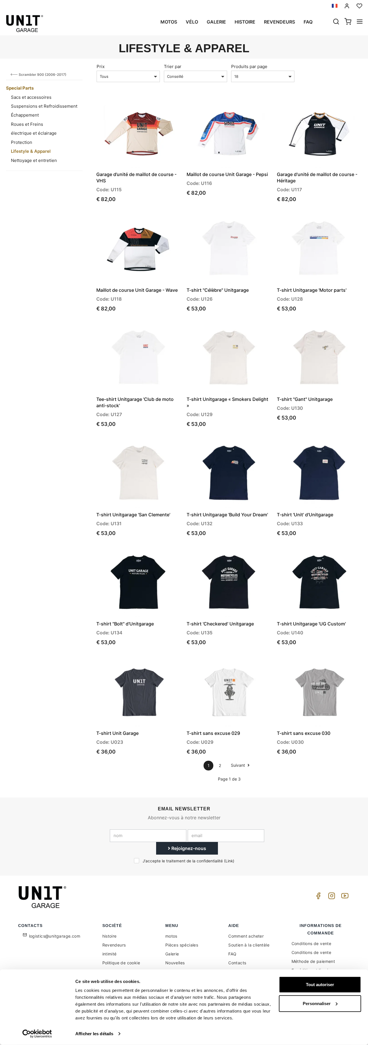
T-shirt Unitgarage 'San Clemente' (133, 514)
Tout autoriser (320, 984)
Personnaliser (317, 1003)
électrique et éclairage (34, 133)
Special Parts (20, 88)
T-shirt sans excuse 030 (303, 733)
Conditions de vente (311, 943)
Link (229, 861)
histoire (245, 22)
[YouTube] (343, 897)
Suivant (238, 765)
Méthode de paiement (313, 961)
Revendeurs (279, 22)
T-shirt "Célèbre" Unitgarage (218, 290)
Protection (21, 142)
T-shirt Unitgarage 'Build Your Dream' (227, 514)
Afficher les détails (94, 1033)
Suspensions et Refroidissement (44, 106)
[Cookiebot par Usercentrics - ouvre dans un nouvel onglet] (37, 1033)
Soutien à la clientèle (248, 944)
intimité (109, 953)
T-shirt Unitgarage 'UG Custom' (311, 624)
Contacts (237, 962)
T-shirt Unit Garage (117, 733)
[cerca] (336, 22)
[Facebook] (317, 897)
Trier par (172, 66)
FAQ (232, 953)
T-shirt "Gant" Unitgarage (305, 399)
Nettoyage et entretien (34, 160)
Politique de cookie (121, 962)
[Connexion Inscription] (347, 6)
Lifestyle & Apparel (31, 151)
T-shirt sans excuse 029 (213, 733)
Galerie (216, 22)
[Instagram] (330, 897)
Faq (308, 22)
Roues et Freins (27, 124)
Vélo (192, 22)
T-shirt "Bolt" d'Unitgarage (125, 624)
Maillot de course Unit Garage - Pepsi (227, 174)
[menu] (359, 22)
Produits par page (249, 66)
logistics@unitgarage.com (54, 936)
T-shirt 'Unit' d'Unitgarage (305, 514)
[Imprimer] (160, 107)
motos (168, 22)
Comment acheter (246, 936)
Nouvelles (175, 962)
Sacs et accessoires (31, 97)
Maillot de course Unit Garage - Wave (137, 290)
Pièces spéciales (181, 944)
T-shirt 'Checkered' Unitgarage (220, 624)
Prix (101, 66)
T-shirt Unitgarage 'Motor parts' (311, 290)
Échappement (25, 115)
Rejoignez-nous (188, 848)
